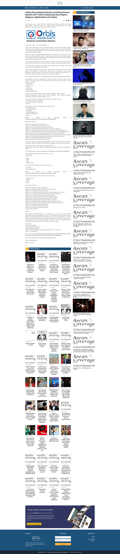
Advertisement (91, 539)
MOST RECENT (32, 8)
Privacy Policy (78, 552)
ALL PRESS (40, 8)
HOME (26, 8)
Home (93, 536)
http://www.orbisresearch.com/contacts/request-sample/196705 (40, 173)
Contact (93, 541)
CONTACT (46, 8)
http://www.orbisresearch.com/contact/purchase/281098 (56, 76)
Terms (71, 552)
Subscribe (63, 544)
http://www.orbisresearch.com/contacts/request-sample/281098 (40, 119)
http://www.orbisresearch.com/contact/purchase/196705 (56, 151)
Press (93, 538)
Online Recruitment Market (43, 54)
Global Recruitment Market (43, 141)
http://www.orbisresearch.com (49, 237)
